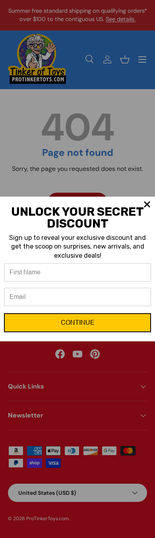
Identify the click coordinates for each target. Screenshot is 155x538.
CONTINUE (78, 322)
